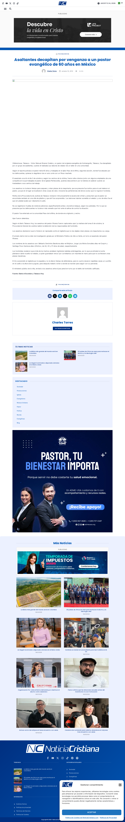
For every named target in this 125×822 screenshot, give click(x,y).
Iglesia (19, 395)
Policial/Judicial (63, 54)
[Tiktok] (18, 3)
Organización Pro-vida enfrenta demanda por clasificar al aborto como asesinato (39, 691)
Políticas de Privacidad (108, 818)
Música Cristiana (22, 403)
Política (19, 411)
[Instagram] (14, 3)
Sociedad (20, 387)
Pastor (19, 407)
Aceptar (91, 812)
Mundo (19, 415)
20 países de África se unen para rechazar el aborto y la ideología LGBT (93, 352)
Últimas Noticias (24, 347)
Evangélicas (21, 419)
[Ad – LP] (62, 42)
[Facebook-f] (3, 3)
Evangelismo (21, 399)
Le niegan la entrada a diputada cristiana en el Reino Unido (44, 364)
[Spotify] (77, 758)
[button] (120, 785)
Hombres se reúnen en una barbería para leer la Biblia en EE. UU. (86, 651)
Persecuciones (22, 391)
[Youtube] (7, 3)
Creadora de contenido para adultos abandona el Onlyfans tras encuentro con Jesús (86, 731)
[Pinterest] (72, 758)
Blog (18, 423)
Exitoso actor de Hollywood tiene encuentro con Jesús (38, 730)
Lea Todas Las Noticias (62, 328)
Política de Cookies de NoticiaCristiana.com (82, 818)
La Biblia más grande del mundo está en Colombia (43, 352)
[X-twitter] (10, 3)
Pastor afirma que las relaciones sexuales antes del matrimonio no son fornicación (86, 691)
